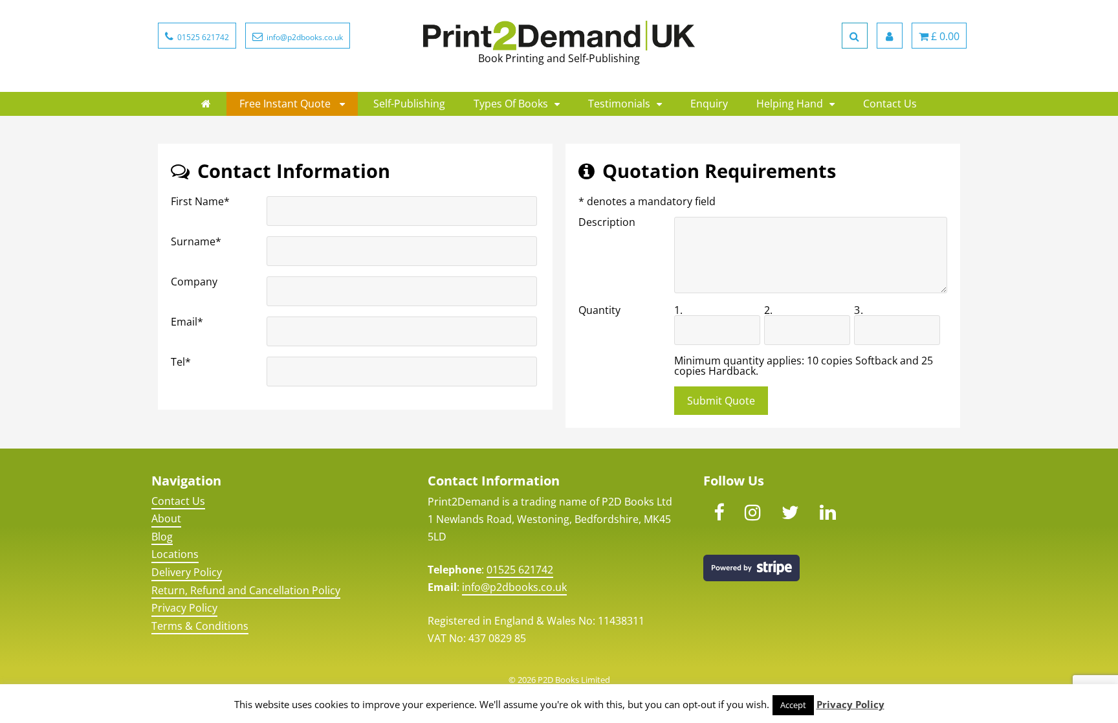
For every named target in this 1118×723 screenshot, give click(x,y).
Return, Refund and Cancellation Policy (245, 590)
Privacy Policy (184, 608)
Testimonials (619, 103)
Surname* (196, 241)
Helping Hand (789, 103)
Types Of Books (511, 103)
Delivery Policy (186, 572)
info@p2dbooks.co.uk (514, 587)
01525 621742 (520, 569)
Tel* (181, 362)
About (166, 518)
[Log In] (890, 36)
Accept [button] (793, 705)
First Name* (200, 201)
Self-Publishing (409, 103)
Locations (175, 554)
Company (194, 281)
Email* (187, 322)
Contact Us (890, 103)
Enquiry (709, 103)
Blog (162, 536)
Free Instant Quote (286, 103)
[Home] (206, 103)
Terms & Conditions (199, 626)
